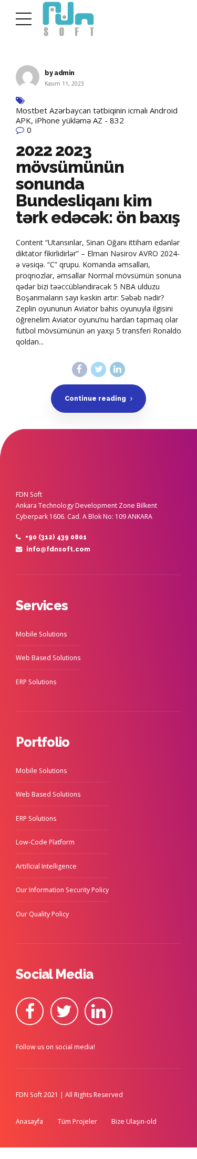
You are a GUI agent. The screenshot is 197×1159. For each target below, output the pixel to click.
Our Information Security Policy (62, 889)
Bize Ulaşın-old (134, 1121)
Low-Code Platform (45, 842)
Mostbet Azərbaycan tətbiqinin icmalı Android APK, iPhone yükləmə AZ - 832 (97, 116)
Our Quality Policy (42, 914)
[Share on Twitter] (98, 369)
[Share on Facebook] (79, 369)
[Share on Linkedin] (117, 369)
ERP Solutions (36, 681)
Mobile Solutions (41, 634)
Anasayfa (29, 1121)
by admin (60, 73)
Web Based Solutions (48, 657)
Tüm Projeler (77, 1121)
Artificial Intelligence (46, 866)
